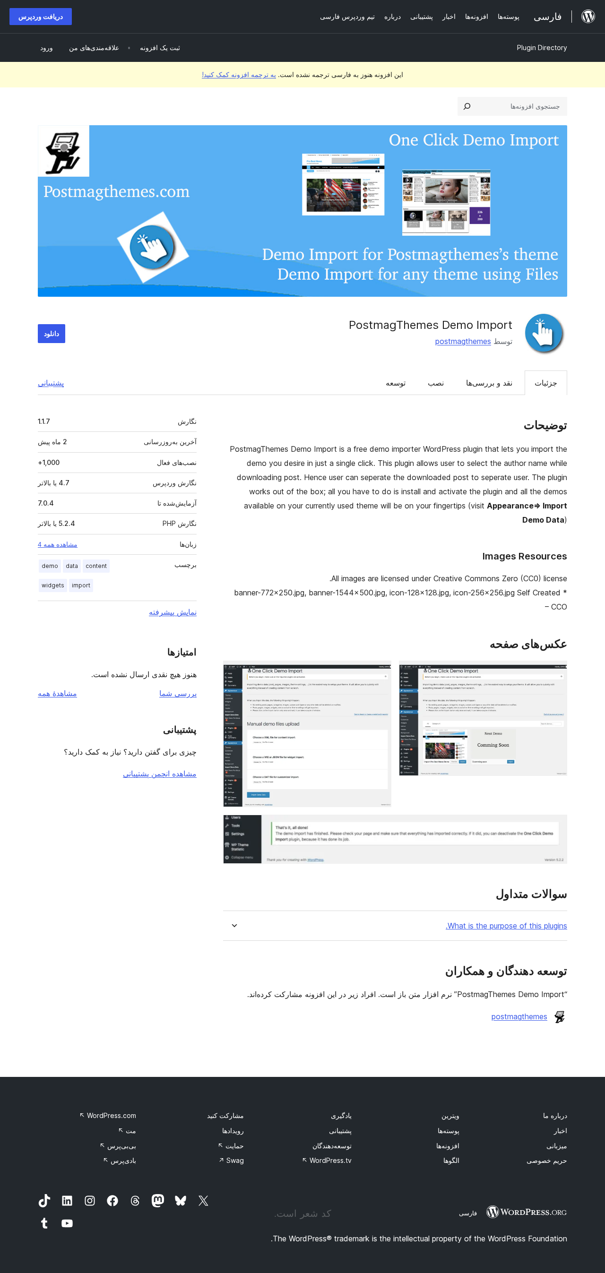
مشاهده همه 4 (58, 544)
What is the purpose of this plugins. (506, 925)
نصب (436, 382)
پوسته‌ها (448, 1131)
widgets (53, 585)
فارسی (468, 1213)
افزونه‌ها (447, 1146)
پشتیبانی (51, 382)
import (81, 585)
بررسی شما (178, 693)
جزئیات (546, 382)
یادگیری (341, 1115)
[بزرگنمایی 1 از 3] (554, 673)
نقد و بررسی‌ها (489, 382)
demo (50, 565)
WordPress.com (107, 1115)
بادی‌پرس (119, 1160)
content (96, 565)
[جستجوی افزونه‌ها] (467, 106)
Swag (231, 1160)
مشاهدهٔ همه (57, 693)
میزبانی (556, 1146)
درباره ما (555, 1115)
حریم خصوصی (547, 1160)
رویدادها (233, 1131)
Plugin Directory (542, 47)
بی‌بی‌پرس (117, 1146)
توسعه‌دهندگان (332, 1146)
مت (127, 1131)
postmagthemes (463, 341)
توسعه (396, 382)
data (72, 565)
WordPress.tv (327, 1160)
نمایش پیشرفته (173, 612)
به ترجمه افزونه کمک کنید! (239, 74)
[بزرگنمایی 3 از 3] (554, 827)
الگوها (451, 1160)
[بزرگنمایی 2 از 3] (378, 673)
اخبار (560, 1131)
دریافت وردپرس (40, 16)
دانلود (51, 333)
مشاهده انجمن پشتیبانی (160, 773)
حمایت (230, 1146)
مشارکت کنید (225, 1115)
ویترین (450, 1115)
